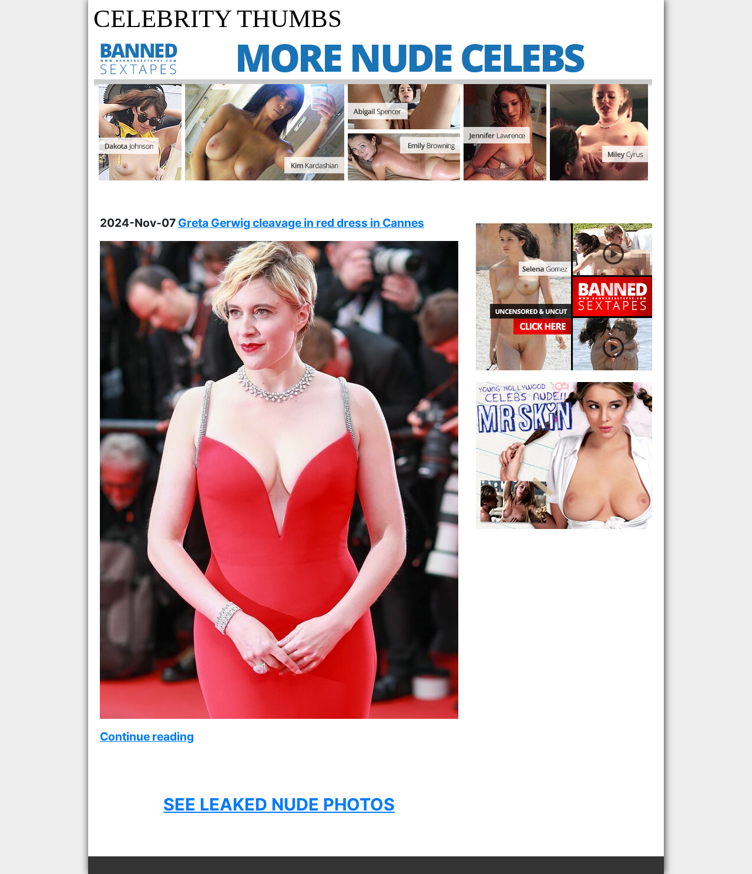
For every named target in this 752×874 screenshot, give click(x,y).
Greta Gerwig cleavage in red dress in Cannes (301, 223)
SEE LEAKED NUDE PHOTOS (279, 804)
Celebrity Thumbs (217, 18)
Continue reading (147, 736)
